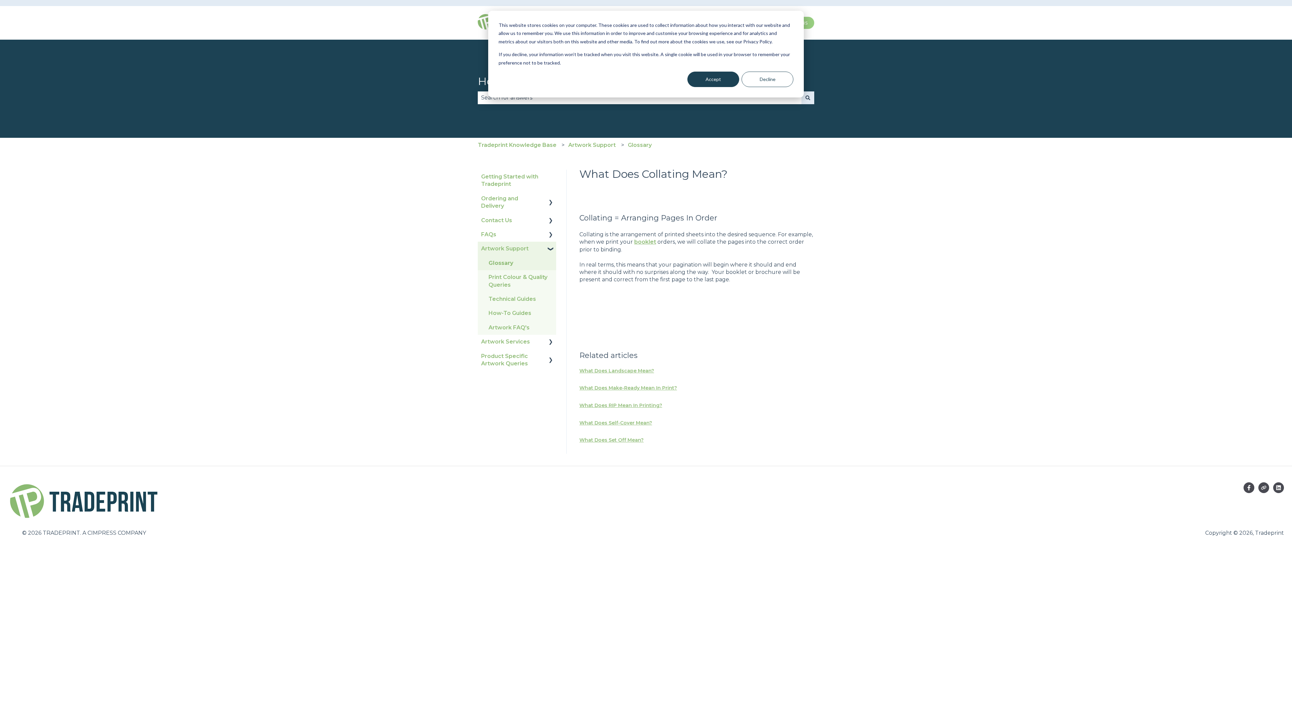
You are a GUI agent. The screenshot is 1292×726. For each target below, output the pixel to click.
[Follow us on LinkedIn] (1278, 487)
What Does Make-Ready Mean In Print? (628, 388)
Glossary (640, 145)
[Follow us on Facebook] (1249, 487)
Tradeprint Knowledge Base (517, 145)
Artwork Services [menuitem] (505, 341)
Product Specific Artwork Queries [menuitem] (504, 360)
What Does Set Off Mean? (611, 440)
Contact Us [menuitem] (496, 220)
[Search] (807, 97)
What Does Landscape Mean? (616, 371)
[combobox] (639, 97)
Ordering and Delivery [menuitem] (499, 202)
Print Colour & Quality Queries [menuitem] (518, 281)
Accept (713, 79)
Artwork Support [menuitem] (505, 248)
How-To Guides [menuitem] (510, 313)
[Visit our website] (1263, 487)
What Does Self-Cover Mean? (615, 423)
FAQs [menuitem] (488, 234)
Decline (768, 79)
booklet (645, 242)
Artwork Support (592, 145)
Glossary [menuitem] (501, 263)
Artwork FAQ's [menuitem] (509, 327)
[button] (550, 199)
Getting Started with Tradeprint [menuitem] (509, 180)
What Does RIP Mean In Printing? (620, 405)
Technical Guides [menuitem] (512, 299)
